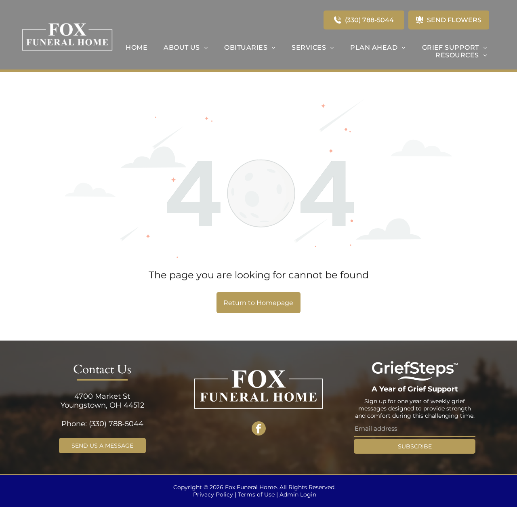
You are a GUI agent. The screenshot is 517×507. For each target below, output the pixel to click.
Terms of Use (256, 494)
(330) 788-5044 (116, 423)
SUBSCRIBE (415, 446)
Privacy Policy (213, 494)
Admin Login (298, 494)
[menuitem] (137, 47)
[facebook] (259, 429)
